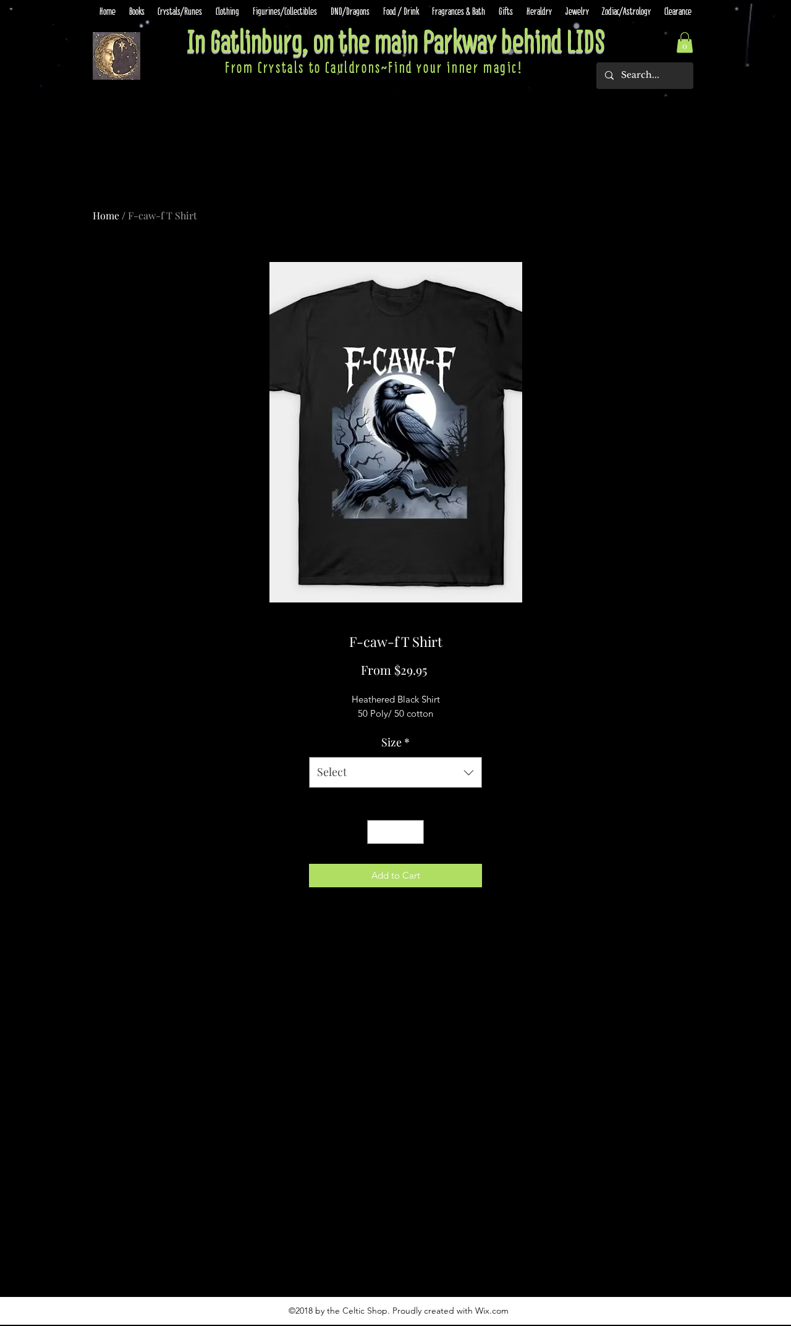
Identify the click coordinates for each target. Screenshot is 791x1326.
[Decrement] (377, 832)
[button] (684, 42)
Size (395, 742)
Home (106, 215)
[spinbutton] (396, 832)
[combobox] (395, 772)
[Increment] (414, 832)
